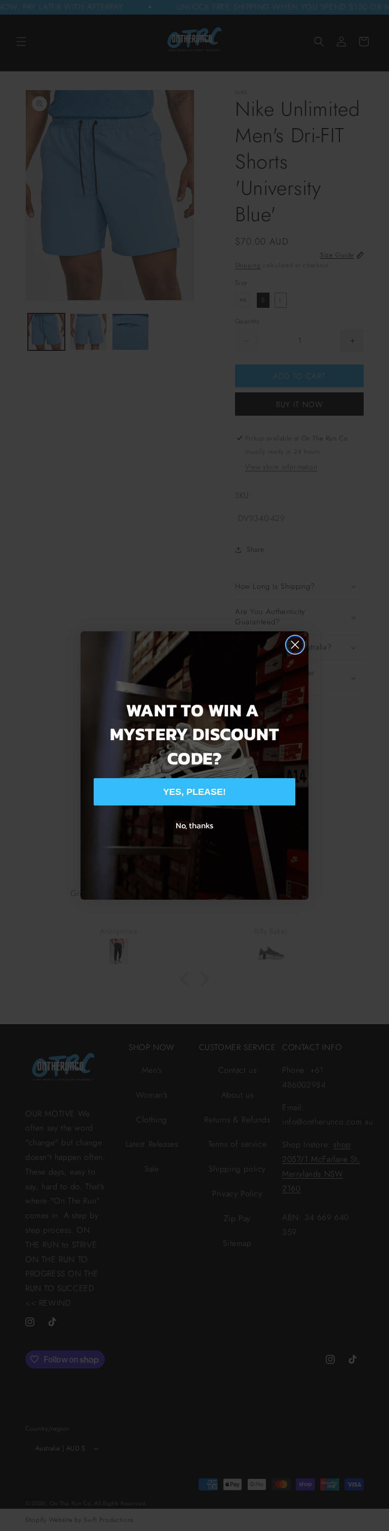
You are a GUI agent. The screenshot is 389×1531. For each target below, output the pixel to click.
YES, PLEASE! (194, 792)
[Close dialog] (295, 644)
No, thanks (194, 825)
